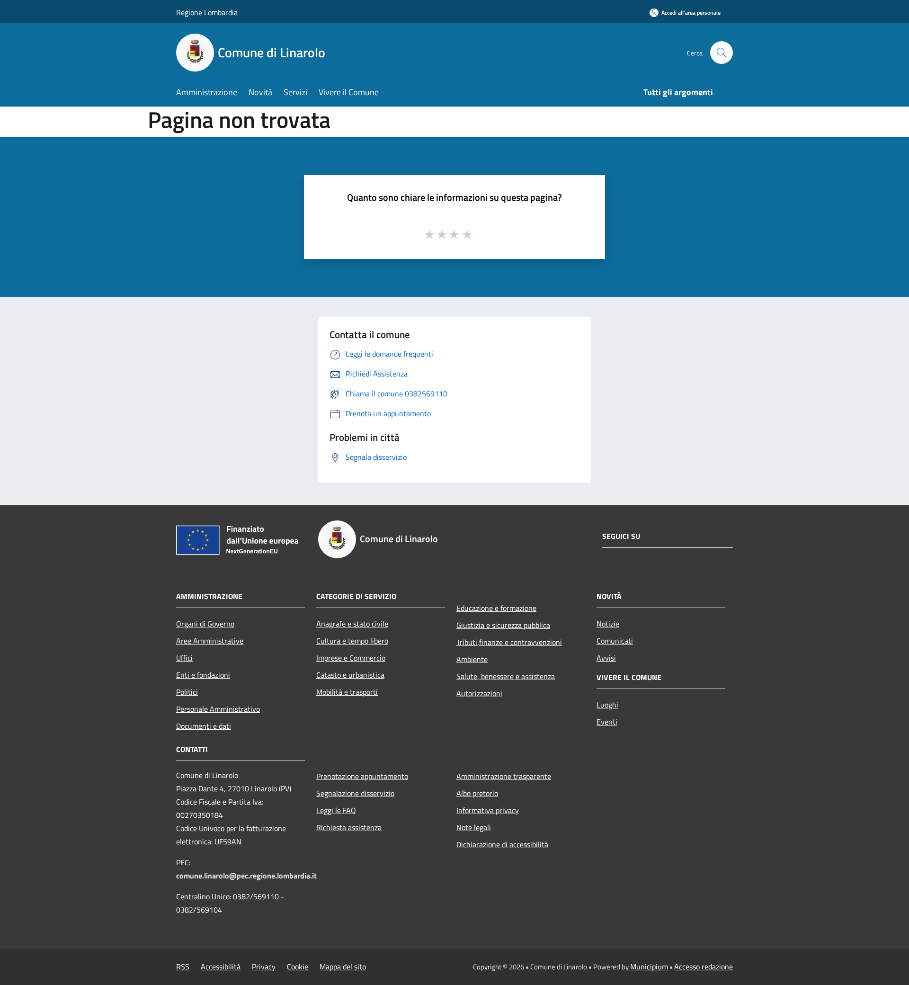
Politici (187, 692)
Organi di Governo (205, 623)
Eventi (607, 721)
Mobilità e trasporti (347, 692)
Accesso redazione (703, 966)
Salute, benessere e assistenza (505, 676)
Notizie (608, 623)
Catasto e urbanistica (350, 675)
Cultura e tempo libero (352, 640)
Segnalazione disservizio (355, 793)
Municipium (649, 966)
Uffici (184, 657)
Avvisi (606, 657)
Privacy (264, 966)
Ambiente (472, 659)
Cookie (297, 966)
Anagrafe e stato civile (352, 623)
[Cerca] (721, 52)
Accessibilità (221, 966)
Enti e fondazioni (203, 675)
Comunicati (615, 640)
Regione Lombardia (207, 12)
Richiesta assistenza (349, 827)
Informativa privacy (487, 810)
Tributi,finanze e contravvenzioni (509, 642)
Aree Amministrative (209, 640)
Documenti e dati (203, 726)
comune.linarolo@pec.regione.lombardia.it (246, 875)
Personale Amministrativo (218, 709)
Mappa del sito (343, 966)
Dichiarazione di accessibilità (502, 844)
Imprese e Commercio (350, 657)
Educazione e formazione (496, 608)
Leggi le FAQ (336, 810)
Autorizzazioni (479, 693)
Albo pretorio (477, 793)
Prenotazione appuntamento (362, 776)
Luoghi (607, 704)
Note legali (473, 827)
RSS (182, 966)
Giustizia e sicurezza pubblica (503, 625)
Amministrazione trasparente (503, 776)
